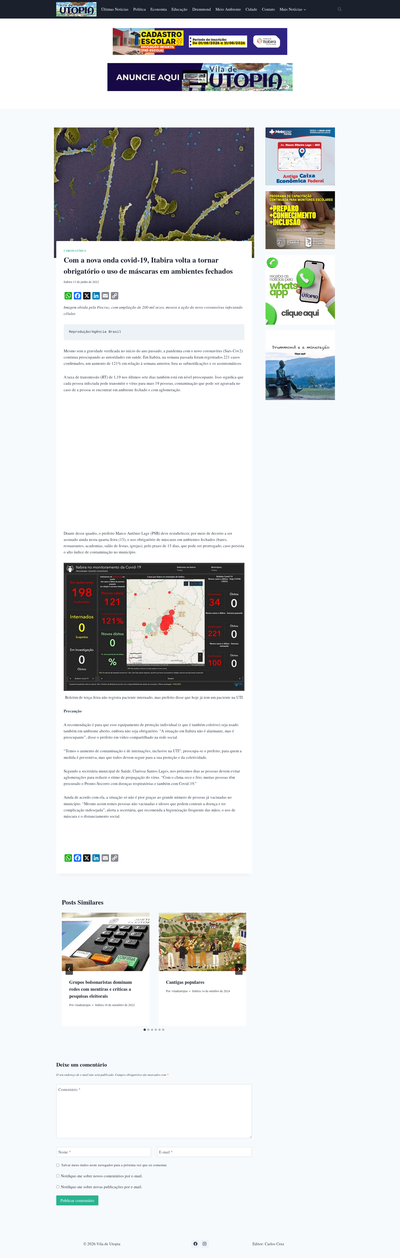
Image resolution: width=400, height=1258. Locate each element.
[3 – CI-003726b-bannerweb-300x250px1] (300, 220)
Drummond (201, 9)
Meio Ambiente (228, 9)
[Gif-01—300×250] (300, 156)
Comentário (69, 1089)
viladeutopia (83, 1005)
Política (139, 9)
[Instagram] (205, 1244)
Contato (268, 9)
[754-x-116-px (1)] (200, 53)
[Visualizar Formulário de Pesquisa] (339, 9)
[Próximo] (239, 969)
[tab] (145, 1030)
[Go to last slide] (69, 969)
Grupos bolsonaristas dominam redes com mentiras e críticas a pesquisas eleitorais (100, 988)
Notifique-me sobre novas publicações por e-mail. (101, 1186)
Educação (180, 9)
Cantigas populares (185, 981)
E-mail (166, 1152)
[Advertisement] (154, 432)
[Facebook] (195, 1244)
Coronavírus (75, 251)
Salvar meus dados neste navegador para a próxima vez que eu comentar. (114, 1165)
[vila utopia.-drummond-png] (300, 365)
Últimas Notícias (114, 9)
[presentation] (105, 942)
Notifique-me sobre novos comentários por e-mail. (102, 1176)
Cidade (251, 9)
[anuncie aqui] (200, 89)
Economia (158, 9)
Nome (64, 1152)
